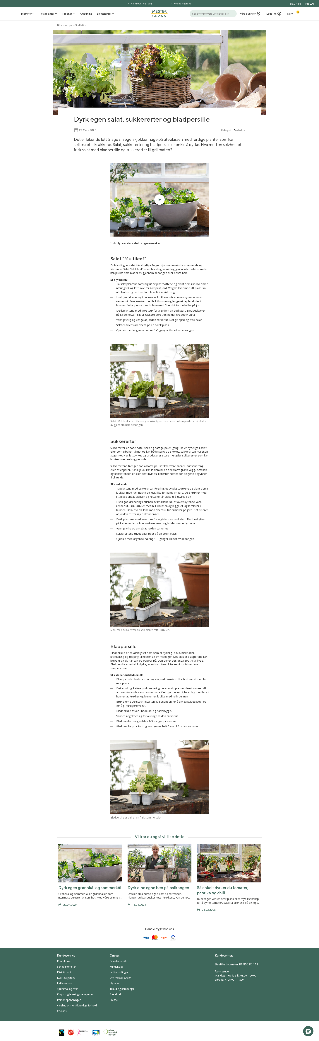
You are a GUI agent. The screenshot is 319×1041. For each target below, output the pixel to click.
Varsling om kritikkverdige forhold (77, 1005)
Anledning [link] (86, 13)
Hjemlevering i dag (141, 3)
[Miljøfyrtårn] (96, 1032)
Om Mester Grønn (120, 977)
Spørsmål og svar (67, 989)
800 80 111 (250, 964)
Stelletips (80, 25)
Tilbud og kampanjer (122, 989)
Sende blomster (66, 966)
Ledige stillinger (119, 972)
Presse (114, 1000)
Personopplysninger (69, 1000)
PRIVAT (309, 3)
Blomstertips (64, 25)
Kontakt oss (64, 961)
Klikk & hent (64, 972)
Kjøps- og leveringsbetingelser (75, 994)
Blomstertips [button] (104, 13)
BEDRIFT (295, 3)
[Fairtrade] (61, 1032)
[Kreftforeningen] (82, 1032)
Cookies (62, 1011)
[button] (274, 13)
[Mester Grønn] (159, 13)
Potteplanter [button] (47, 13)
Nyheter (114, 983)
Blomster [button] (26, 13)
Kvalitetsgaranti (182, 3)
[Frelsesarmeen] (71, 1032)
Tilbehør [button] (67, 13)
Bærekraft (116, 994)
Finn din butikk (118, 961)
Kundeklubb (117, 966)
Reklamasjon (65, 983)
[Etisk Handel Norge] (110, 1032)
